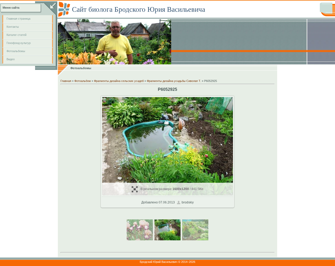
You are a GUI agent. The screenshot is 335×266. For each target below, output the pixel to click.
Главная (65, 80)
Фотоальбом (82, 80)
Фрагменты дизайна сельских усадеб (119, 80)
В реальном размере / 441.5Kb (172, 189)
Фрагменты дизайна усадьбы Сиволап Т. (174, 80)
